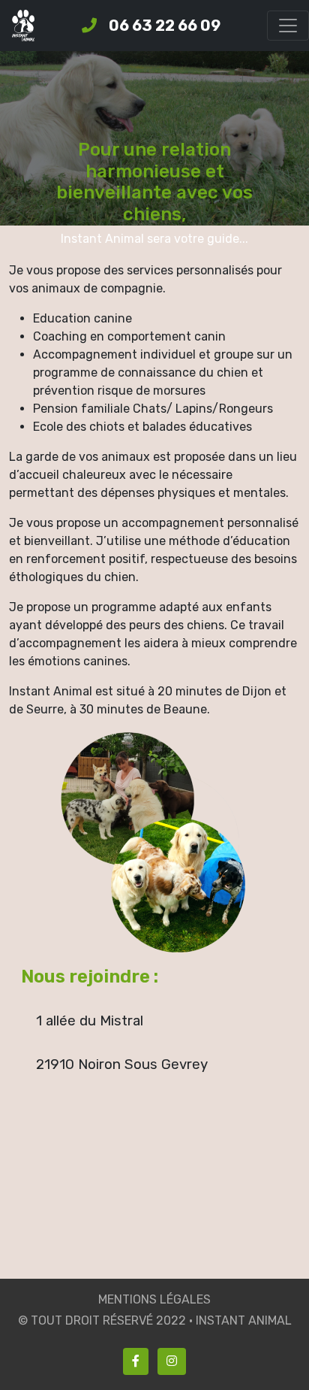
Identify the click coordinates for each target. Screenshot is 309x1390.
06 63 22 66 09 (164, 26)
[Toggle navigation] (288, 26)
